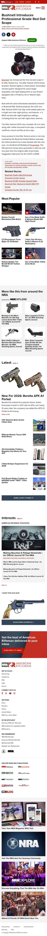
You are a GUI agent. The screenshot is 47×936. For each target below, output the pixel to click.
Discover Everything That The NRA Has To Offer (23, 888)
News (3, 29)
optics (35, 165)
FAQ (3, 680)
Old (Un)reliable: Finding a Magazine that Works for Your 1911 (14, 451)
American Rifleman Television (15, 523)
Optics (8, 29)
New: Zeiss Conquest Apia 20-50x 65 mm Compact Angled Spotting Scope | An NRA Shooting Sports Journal (34, 345)
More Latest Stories (29, 498)
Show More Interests (29, 622)
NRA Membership (8, 737)
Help (3, 683)
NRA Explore (6, 729)
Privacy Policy (6, 927)
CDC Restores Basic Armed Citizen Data (13, 421)
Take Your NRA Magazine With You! (17, 828)
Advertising (5, 674)
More (15, 363)
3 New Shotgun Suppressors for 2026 (15, 464)
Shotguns (30, 558)
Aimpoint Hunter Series (15, 178)
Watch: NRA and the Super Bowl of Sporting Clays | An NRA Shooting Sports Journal (22, 563)
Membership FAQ (7, 743)
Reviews (26, 29)
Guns (8, 414)
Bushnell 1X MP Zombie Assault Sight (21, 181)
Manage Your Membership (10, 746)
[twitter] (8, 33)
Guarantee (34, 145)
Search (4, 686)
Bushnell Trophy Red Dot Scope (18, 175)
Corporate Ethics (29, 927)
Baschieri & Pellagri (10, 558)
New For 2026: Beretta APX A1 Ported (23, 397)
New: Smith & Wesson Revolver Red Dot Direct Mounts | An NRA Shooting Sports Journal (12, 343)
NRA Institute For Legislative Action (13, 726)
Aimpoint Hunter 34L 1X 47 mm (18, 189)
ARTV (3, 585)
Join (16, 2)
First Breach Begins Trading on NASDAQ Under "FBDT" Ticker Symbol (14, 480)
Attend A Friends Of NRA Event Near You (20, 918)
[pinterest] (13, 33)
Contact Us (5, 677)
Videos (4, 709)
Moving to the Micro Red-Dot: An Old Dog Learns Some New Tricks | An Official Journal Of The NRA (12, 319)
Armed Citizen (6, 712)
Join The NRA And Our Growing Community (21, 858)
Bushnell (5, 79)
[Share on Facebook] (3, 33)
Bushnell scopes (26, 165)
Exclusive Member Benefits (11, 740)
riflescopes (18, 167)
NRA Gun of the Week (9, 715)
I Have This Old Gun (10, 593)
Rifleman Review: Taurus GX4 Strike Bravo (14, 435)
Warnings (4, 930)
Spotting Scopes (17, 29)
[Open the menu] (43, 7)
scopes (25, 167)
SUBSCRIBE (12, 650)
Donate (28, 2)
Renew (22, 2)
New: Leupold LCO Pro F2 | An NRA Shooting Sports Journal (34, 317)
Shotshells (22, 558)
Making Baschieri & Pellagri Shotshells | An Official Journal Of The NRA (22, 554)
